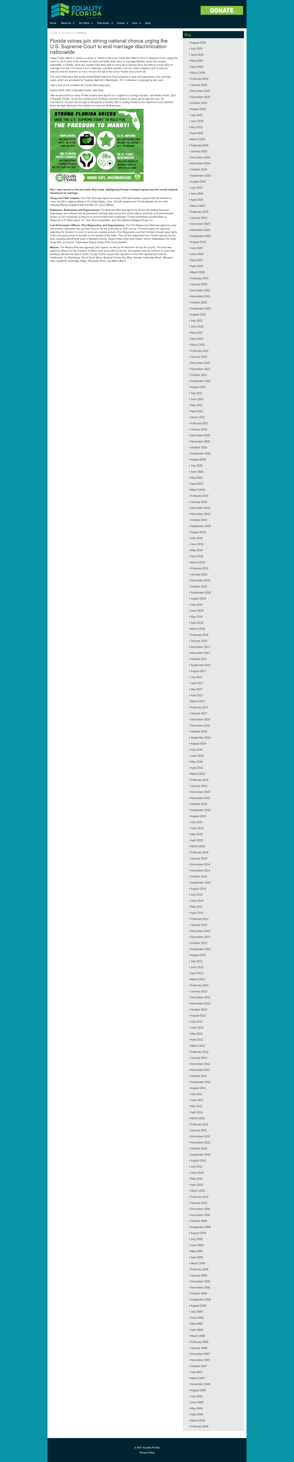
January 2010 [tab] (199, 1203)
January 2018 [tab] (199, 640)
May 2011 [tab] (196, 1106)
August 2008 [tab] (198, 1305)
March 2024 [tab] (198, 205)
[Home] (75, 10)
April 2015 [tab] (197, 840)
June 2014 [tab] (197, 900)
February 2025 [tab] (199, 145)
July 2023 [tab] (196, 248)
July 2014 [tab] (196, 894)
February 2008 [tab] (199, 1341)
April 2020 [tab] (197, 483)
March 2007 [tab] (198, 1378)
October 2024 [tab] (199, 169)
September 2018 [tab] (201, 592)
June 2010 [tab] (197, 1172)
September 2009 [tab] (201, 1227)
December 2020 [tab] (200, 435)
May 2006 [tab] (197, 1408)
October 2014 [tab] (199, 876)
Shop (148, 23)
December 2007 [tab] (200, 1353)
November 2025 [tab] (200, 97)
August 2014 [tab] (198, 888)
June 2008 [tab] (197, 1317)
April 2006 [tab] (197, 1414)
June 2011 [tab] (197, 1100)
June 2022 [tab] (197, 326)
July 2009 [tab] (196, 1239)
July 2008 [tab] (196, 1311)
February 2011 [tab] (199, 1124)
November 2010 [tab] (200, 1142)
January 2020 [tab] (199, 502)
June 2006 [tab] (197, 1402)
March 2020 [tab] (198, 489)
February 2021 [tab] (199, 423)
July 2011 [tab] (196, 1094)
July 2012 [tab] (196, 1021)
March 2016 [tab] (198, 773)
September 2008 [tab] (201, 1299)
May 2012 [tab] (197, 1033)
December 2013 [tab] (200, 931)
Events (120, 23)
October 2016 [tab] (199, 731)
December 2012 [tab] (200, 997)
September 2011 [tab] (201, 1082)
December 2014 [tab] (200, 864)
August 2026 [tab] (198, 42)
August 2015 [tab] (198, 816)
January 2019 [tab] (199, 574)
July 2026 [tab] (196, 48)
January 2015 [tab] (199, 858)
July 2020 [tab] (196, 465)
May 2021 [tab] (197, 405)
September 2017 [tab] (201, 665)
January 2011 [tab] (199, 1130)
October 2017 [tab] (199, 659)
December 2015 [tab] (200, 792)
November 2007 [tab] (200, 1360)
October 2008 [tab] (199, 1293)
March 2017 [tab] (198, 701)
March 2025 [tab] (198, 139)
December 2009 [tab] (200, 1208)
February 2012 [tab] (199, 1051)
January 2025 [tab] (199, 151)
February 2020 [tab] (199, 495)
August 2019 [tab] (198, 532)
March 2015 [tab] (198, 846)
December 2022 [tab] (200, 290)
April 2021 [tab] (197, 411)
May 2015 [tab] (197, 834)
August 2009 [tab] (198, 1233)
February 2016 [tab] (199, 779)
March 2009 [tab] (198, 1263)
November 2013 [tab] (200, 937)
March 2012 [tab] (198, 1045)
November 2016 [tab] (200, 725)
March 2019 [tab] (198, 562)
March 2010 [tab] (198, 1190)
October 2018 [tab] (199, 586)
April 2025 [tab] (197, 133)
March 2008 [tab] (198, 1335)
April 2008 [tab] (197, 1329)
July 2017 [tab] (196, 677)
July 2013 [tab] (196, 961)
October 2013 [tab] (199, 943)
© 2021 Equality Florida (147, 1447)
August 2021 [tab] (198, 387)
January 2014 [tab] (199, 924)
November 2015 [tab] (200, 798)
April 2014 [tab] (197, 912)
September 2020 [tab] (201, 453)
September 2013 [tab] (201, 949)
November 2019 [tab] (200, 514)
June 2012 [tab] (197, 1027)
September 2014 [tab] (201, 882)
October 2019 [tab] (199, 520)
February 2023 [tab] (199, 278)
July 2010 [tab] (196, 1166)
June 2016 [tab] (197, 755)
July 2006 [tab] (196, 1396)
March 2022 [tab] (198, 344)
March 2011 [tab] (198, 1118)
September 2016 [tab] (201, 737)
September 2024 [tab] (201, 175)
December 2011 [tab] (200, 1064)
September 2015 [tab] (201, 810)
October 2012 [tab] (199, 1009)
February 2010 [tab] (199, 1196)
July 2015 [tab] (196, 822)
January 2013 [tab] (199, 991)
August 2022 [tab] (198, 314)
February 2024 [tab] (199, 211)
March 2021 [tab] (198, 417)
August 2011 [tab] (198, 1088)
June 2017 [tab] (197, 683)
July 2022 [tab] (196, 320)
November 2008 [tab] (200, 1287)
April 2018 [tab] (197, 622)
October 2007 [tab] (199, 1366)
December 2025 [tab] (200, 90)
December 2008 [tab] (200, 1281)
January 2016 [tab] (199, 786)
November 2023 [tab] (200, 230)
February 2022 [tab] (199, 350)
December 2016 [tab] (200, 719)
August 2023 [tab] (198, 242)
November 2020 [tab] (200, 441)
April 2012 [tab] (197, 1039)
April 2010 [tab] (197, 1184)
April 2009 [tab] (197, 1257)
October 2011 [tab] (199, 1076)
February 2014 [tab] (199, 919)
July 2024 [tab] (196, 187)
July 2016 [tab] (196, 749)
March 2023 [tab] (198, 272)
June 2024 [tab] (197, 193)
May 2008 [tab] (197, 1323)
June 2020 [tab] (197, 471)
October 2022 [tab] (199, 302)
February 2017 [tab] (199, 707)
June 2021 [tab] (197, 399)
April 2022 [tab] (197, 338)
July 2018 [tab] (196, 604)
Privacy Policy (147, 1452)
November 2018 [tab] (200, 580)
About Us (65, 23)
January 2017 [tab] (199, 713)
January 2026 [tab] (199, 85)
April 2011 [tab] (197, 1112)
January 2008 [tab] (199, 1348)
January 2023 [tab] (199, 284)
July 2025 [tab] (196, 115)
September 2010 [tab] (201, 1154)
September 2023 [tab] (201, 236)
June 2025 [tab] (197, 121)
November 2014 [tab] (200, 870)
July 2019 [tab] (196, 538)
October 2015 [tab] (199, 804)
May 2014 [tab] (197, 906)
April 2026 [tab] (197, 66)
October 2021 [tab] (199, 375)
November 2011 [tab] (200, 1069)
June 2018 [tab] (197, 610)
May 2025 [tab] (197, 127)
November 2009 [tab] (200, 1215)
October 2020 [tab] (199, 447)
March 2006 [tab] (198, 1420)
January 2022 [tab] (199, 356)
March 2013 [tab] (198, 979)
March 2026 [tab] (198, 72)
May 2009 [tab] (197, 1251)
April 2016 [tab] (197, 767)
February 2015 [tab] (199, 852)
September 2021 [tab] (201, 381)
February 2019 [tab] (199, 568)
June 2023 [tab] (197, 254)
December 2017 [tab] (200, 647)
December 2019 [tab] (200, 507)
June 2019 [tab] (197, 544)
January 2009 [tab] (199, 1275)
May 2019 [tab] (197, 550)
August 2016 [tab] (198, 743)
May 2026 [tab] (197, 60)
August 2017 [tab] (198, 671)
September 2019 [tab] (201, 526)
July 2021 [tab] (196, 393)
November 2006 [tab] (200, 1384)
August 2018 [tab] (198, 598)
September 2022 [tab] (201, 308)
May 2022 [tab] (197, 332)
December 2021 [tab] (200, 362)
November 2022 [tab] (200, 296)
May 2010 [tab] (197, 1178)
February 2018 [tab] (199, 634)
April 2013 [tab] (197, 973)
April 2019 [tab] (197, 556)
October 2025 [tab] (199, 103)
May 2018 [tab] (197, 616)
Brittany (82, 32)
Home (53, 23)
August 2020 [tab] (198, 459)
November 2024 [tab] (200, 163)
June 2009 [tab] (197, 1245)
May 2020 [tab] (197, 477)
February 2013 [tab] (199, 985)
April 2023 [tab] (197, 266)
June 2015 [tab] (197, 828)
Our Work (82, 23)
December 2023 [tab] (200, 223)
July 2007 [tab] (196, 1372)
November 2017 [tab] (200, 652)
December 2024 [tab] (200, 157)
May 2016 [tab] (197, 761)
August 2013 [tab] (198, 955)
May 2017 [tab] (197, 689)
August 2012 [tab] (198, 1015)
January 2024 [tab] (199, 217)
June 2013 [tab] (197, 967)
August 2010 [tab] (198, 1160)
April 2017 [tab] (197, 695)
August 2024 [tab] (198, 181)
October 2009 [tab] (199, 1221)
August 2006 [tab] (198, 1390)
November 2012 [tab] (200, 1003)
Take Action (101, 23)
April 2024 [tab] (197, 199)
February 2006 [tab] (199, 1426)
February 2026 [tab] (199, 78)
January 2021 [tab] (199, 429)
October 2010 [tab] (199, 1148)
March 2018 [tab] (198, 628)
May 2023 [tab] (197, 260)
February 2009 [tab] (199, 1269)
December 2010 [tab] (200, 1136)
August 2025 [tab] (198, 109)
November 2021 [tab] (200, 369)
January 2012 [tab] (199, 1057)
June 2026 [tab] (197, 54)
